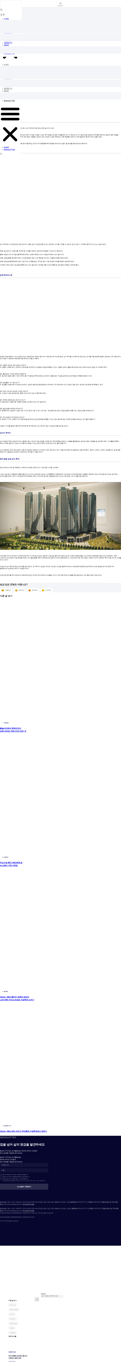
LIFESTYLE (8, 78)
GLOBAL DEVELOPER (12, 95)
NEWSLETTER (9, 101)
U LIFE (6, 65)
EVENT (6, 147)
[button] (10, 124)
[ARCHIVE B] (7, 3)
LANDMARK (8, 75)
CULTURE (7, 86)
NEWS (6, 91)
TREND (6, 83)
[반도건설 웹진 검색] (1, 155)
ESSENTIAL (8, 69)
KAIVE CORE (8, 73)
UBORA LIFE (8, 67)
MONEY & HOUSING (11, 81)
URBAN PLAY (9, 84)
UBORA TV (8, 89)
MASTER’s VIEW (10, 76)
